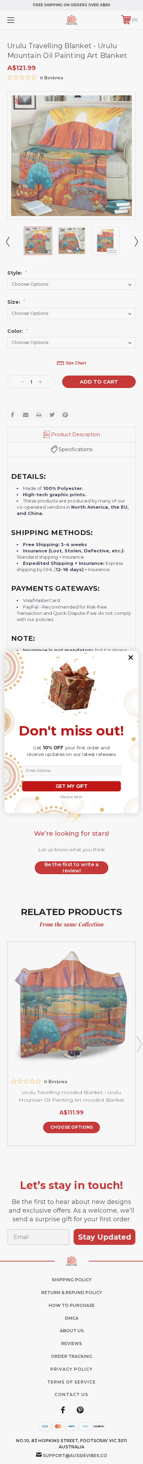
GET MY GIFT (71, 786)
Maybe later (71, 797)
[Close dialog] (130, 657)
